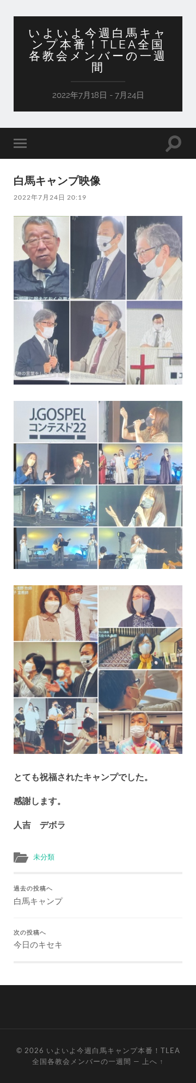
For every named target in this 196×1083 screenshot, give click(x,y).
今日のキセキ (38, 939)
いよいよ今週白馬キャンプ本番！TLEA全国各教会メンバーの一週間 (98, 50)
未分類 (43, 856)
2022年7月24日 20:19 (50, 197)
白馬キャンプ (38, 895)
